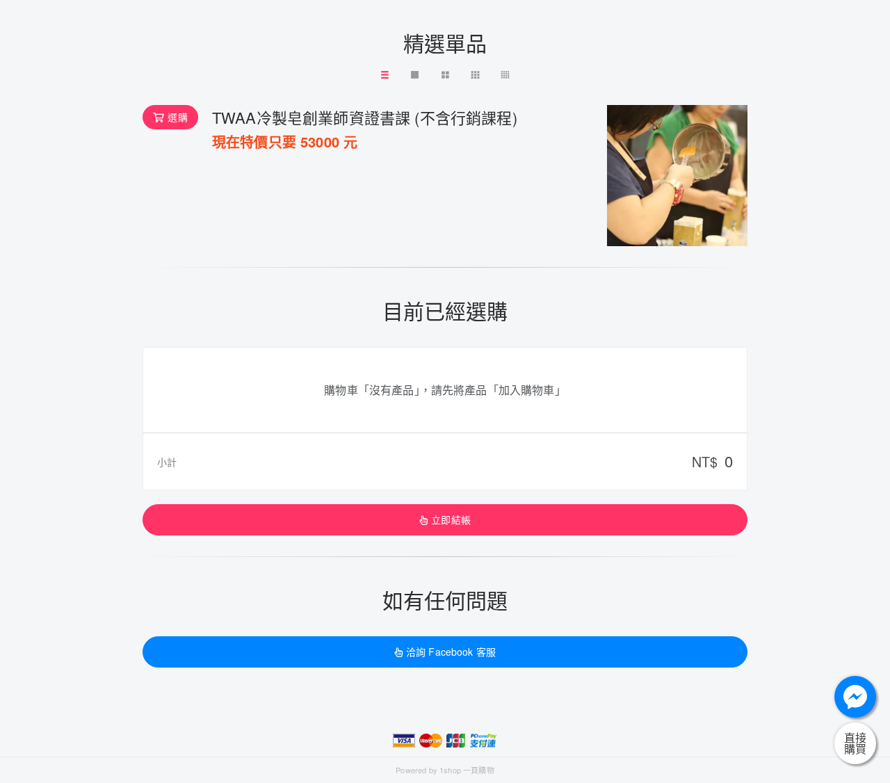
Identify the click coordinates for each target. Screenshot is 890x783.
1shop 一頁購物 (466, 769)
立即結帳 (451, 519)
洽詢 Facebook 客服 (451, 652)
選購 (177, 117)
